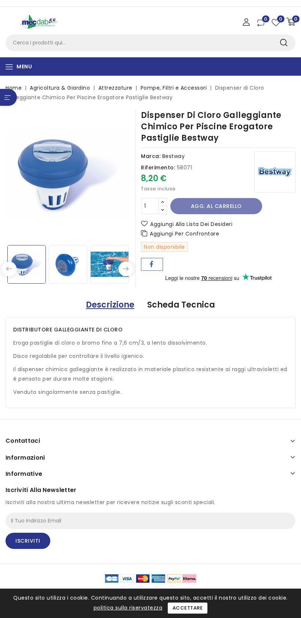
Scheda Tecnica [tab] (181, 305)
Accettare (188, 607)
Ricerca (283, 43)
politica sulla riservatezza (128, 607)
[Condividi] (152, 264)
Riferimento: (158, 167)
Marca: (150, 156)
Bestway (173, 156)
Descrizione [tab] (110, 305)
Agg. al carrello (216, 206)
